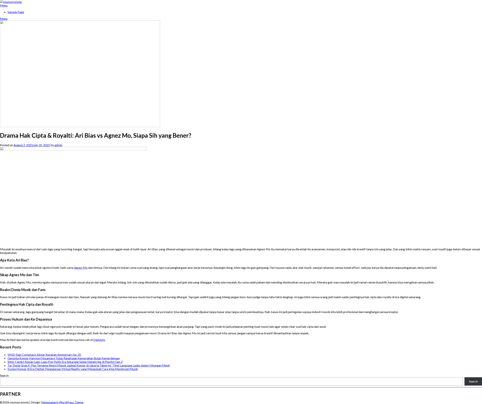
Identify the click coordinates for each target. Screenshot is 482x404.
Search (4, 375)
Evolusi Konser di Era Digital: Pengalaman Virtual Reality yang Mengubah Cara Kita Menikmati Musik (73, 369)
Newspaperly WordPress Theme (62, 402)
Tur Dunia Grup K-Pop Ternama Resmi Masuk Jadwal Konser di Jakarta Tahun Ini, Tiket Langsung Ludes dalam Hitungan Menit (89, 365)
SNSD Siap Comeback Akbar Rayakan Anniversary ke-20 (44, 354)
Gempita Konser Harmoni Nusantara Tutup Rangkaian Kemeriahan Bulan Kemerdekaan (64, 358)
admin (58, 145)
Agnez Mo (81, 267)
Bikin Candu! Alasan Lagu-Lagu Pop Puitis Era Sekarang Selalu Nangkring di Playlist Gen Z (65, 362)
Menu (4, 5)
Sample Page (16, 12)
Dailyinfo (99, 339)
